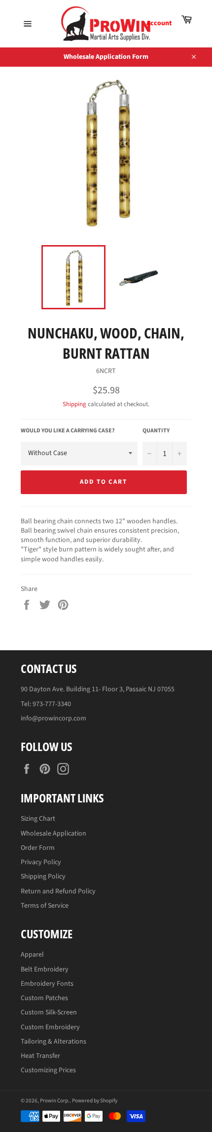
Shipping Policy (43, 876)
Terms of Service (45, 906)
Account (159, 23)
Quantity (156, 431)
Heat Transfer (40, 1056)
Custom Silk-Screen (49, 1012)
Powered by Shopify (94, 1100)
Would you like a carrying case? (68, 431)
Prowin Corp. (55, 1100)
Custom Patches (44, 998)
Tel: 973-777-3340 (46, 704)
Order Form (38, 848)
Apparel (32, 955)
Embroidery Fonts (47, 984)
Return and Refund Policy (58, 891)
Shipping (74, 404)
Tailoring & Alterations (53, 1042)
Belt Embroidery (45, 969)
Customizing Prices (48, 1070)
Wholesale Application (53, 834)
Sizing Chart (38, 819)
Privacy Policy (41, 862)
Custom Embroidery (50, 1027)
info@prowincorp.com (53, 718)
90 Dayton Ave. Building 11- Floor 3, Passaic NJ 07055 (98, 689)
